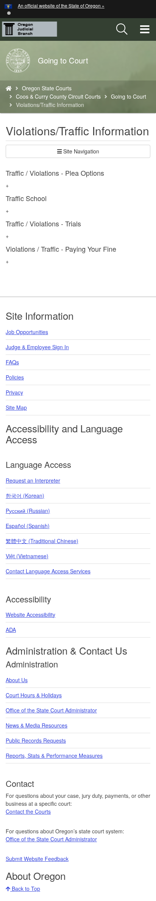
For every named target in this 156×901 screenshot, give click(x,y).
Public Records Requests (36, 740)
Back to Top (25, 888)
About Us (17, 680)
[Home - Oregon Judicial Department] (9, 88)
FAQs (12, 362)
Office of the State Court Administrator (51, 710)
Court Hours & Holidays (34, 695)
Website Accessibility (30, 614)
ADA (11, 629)
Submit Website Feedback (37, 858)
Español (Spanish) (28, 525)
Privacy (14, 392)
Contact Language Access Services (48, 571)
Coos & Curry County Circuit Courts (58, 96)
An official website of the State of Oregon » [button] (61, 5)
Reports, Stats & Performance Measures (54, 755)
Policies (15, 377)
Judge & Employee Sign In (37, 347)
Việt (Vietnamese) (27, 556)
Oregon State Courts (47, 88)
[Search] (122, 29)
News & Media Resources (36, 725)
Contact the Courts (28, 811)
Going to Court (128, 96)
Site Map (16, 407)
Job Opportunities (27, 332)
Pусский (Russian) (28, 510)
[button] (9, 12)
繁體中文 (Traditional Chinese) (42, 541)
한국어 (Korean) (25, 495)
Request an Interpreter (33, 480)
